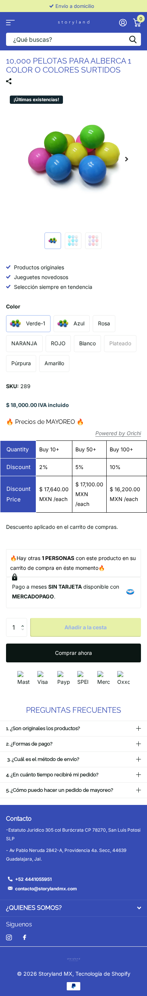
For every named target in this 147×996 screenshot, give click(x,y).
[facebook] (24, 937)
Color (13, 306)
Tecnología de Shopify (102, 973)
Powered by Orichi (118, 433)
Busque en (132, 39)
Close (73, 908)
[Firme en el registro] (123, 23)
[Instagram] (9, 937)
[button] (126, 159)
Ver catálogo (10, 22)
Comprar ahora (73, 653)
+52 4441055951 (33, 879)
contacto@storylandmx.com (46, 888)
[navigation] (52, 240)
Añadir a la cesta (85, 627)
